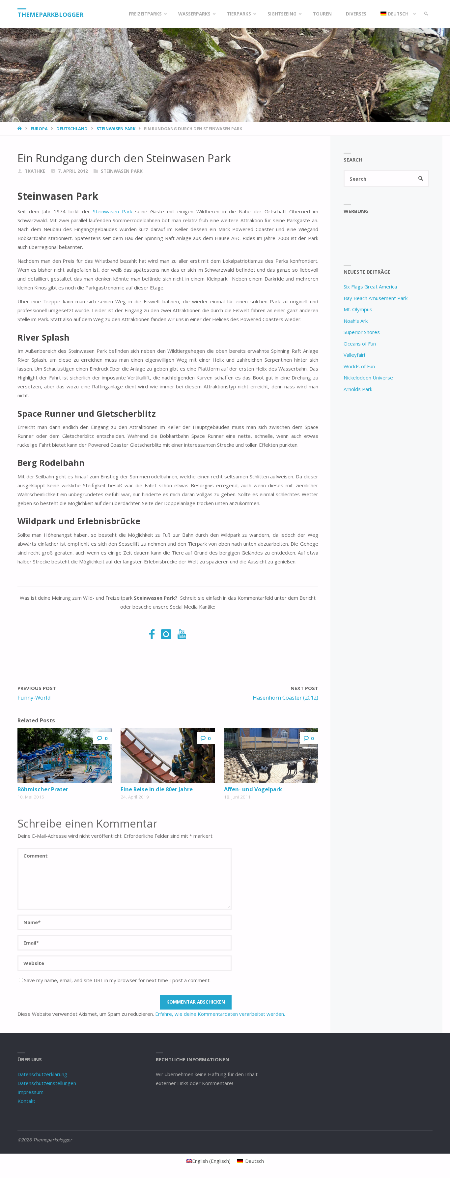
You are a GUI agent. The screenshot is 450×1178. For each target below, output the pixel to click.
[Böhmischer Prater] (64, 755)
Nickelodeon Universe (368, 377)
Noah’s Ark (356, 320)
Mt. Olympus (358, 309)
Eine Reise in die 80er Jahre (157, 789)
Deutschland (72, 129)
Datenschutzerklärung (42, 1074)
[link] (426, 14)
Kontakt (26, 1101)
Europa (39, 129)
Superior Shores (362, 332)
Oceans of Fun (360, 343)
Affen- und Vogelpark (253, 789)
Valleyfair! (354, 354)
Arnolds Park (358, 389)
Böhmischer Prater (42, 789)
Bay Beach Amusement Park (376, 298)
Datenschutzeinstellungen (46, 1083)
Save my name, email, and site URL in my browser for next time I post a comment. (117, 980)
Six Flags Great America (370, 286)
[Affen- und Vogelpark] (271, 755)
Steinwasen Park (116, 129)
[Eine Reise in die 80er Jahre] (168, 755)
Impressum (30, 1092)
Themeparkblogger (50, 14)
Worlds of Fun (359, 366)
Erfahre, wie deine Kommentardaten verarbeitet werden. (220, 1014)
